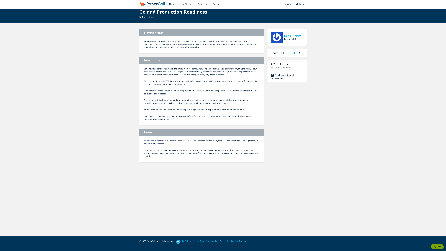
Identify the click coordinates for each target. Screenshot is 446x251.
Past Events (203, 4)
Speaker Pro (232, 241)
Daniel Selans (148, 17)
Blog (189, 241)
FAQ (184, 241)
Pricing (216, 4)
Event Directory (186, 4)
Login (302, 4)
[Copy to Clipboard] (299, 53)
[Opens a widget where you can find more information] (437, 247)
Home (172, 4)
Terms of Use (245, 241)
